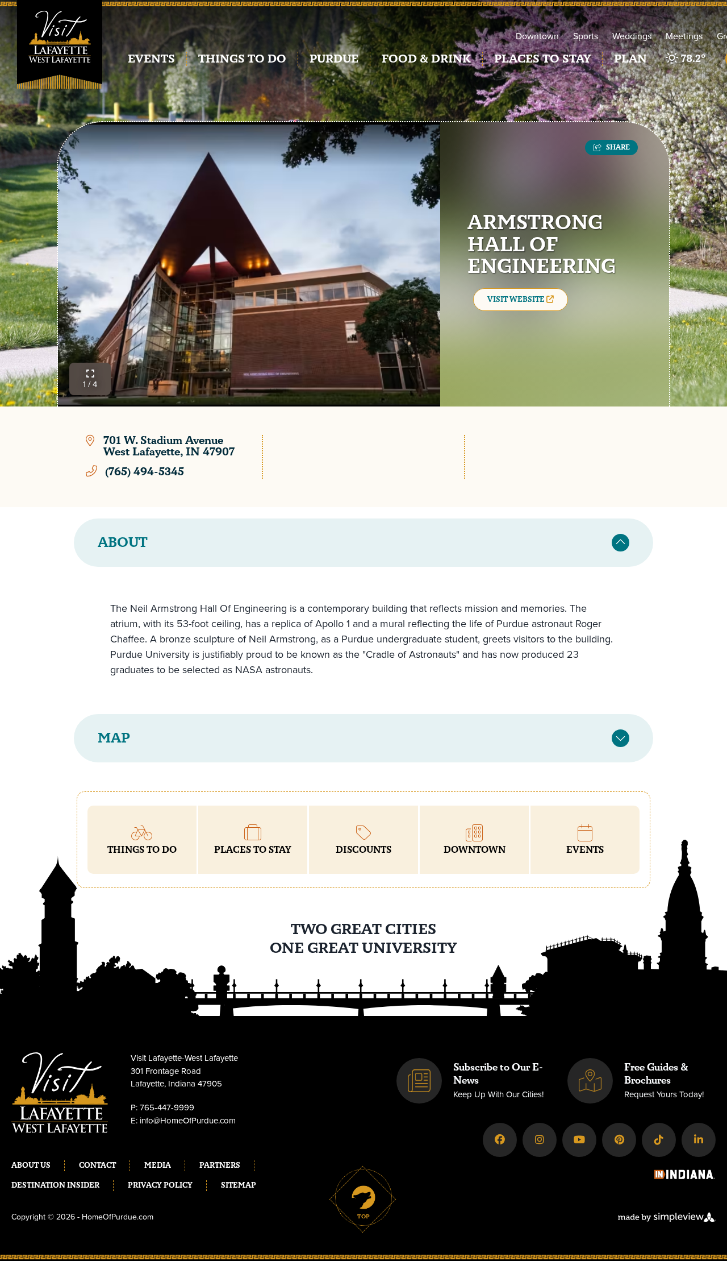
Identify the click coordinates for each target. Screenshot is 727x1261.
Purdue (334, 59)
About (123, 542)
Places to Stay (542, 59)
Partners (219, 1165)
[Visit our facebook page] (500, 1140)
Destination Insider (55, 1185)
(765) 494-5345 (144, 471)
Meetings (684, 36)
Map (114, 738)
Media (157, 1165)
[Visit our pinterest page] (619, 1140)
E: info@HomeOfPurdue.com (183, 1120)
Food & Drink (426, 59)
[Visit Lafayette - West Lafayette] (59, 52)
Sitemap (238, 1185)
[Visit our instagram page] (540, 1140)
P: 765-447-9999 (162, 1107)
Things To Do (242, 59)
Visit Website (516, 299)
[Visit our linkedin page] (699, 1140)
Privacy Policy (160, 1185)
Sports (585, 36)
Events (151, 59)
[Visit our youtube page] (579, 1140)
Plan (630, 59)
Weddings (631, 36)
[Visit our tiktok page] (659, 1140)
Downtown (537, 36)
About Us (31, 1165)
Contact (97, 1165)
